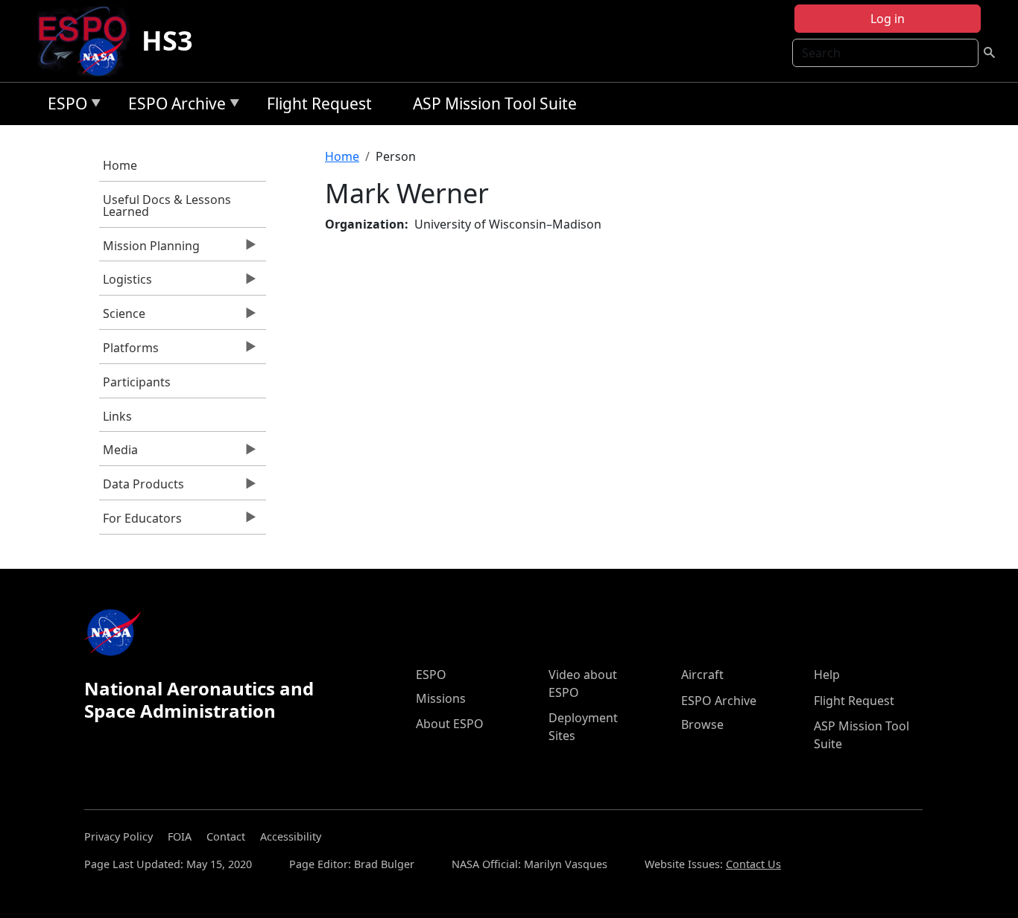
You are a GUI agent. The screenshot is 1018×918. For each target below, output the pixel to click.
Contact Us (753, 864)
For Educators (140, 522)
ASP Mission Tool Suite (495, 103)
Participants (137, 382)
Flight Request (319, 103)
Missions (441, 698)
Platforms (129, 351)
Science (122, 317)
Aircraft (702, 674)
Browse (702, 724)
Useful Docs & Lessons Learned (167, 205)
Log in (887, 18)
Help (827, 674)
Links (117, 416)
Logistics (125, 283)
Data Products (141, 488)
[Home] (88, 41)
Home (120, 165)
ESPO (63, 106)
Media (118, 453)
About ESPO (450, 723)
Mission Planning (149, 249)
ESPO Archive (173, 106)
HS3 (167, 40)
